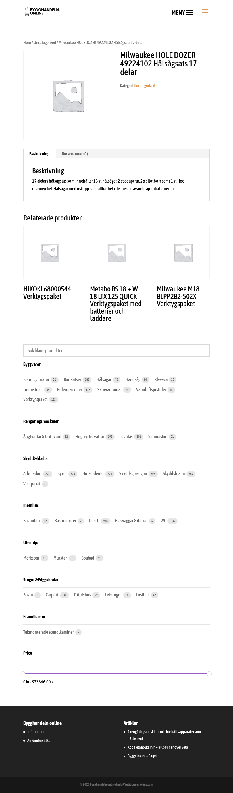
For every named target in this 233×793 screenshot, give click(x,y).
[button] (178, 12)
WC (164, 520)
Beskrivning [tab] (39, 153)
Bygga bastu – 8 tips (142, 756)
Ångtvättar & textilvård (42, 436)
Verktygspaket (35, 399)
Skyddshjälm (174, 473)
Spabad (88, 557)
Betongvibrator (36, 379)
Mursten (60, 557)
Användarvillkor (39, 740)
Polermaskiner (70, 389)
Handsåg (133, 379)
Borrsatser (73, 379)
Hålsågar (104, 379)
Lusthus (143, 594)
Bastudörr (32, 520)
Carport (52, 594)
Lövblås (126, 436)
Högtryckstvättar (90, 436)
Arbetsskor (32, 473)
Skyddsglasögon (133, 473)
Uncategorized (45, 42)
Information (36, 731)
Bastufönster (66, 520)
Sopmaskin (158, 436)
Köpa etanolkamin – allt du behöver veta (158, 747)
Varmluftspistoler (151, 389)
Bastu (28, 594)
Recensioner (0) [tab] (75, 153)
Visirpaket (32, 483)
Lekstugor (113, 594)
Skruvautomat (109, 389)
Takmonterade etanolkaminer (48, 632)
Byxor (62, 473)
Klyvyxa (161, 379)
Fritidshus (82, 594)
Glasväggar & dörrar (131, 520)
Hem (27, 42)
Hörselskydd (93, 473)
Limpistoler (33, 389)
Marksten (31, 557)
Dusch (94, 520)
